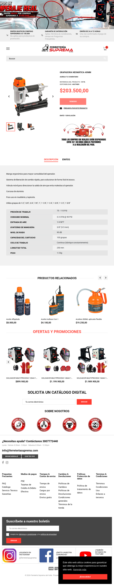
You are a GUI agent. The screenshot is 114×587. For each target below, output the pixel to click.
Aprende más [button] (79, 569)
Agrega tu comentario (69, 77)
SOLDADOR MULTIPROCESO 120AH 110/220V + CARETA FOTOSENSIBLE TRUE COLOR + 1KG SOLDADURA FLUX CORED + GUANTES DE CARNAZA (21, 378)
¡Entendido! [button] (85, 577)
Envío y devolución (67, 116)
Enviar (84, 402)
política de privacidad (48, 534)
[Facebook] (3, 463)
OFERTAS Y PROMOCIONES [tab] (57, 331)
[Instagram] (7, 463)
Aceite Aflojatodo (13, 319)
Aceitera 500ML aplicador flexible (89, 319)
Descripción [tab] (51, 159)
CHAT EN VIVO (30, 456)
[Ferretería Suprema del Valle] (57, 49)
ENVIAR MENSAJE (11, 456)
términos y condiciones (27, 534)
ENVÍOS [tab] (66, 159)
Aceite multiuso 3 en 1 (49, 319)
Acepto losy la (33, 534)
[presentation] (100, 278)
